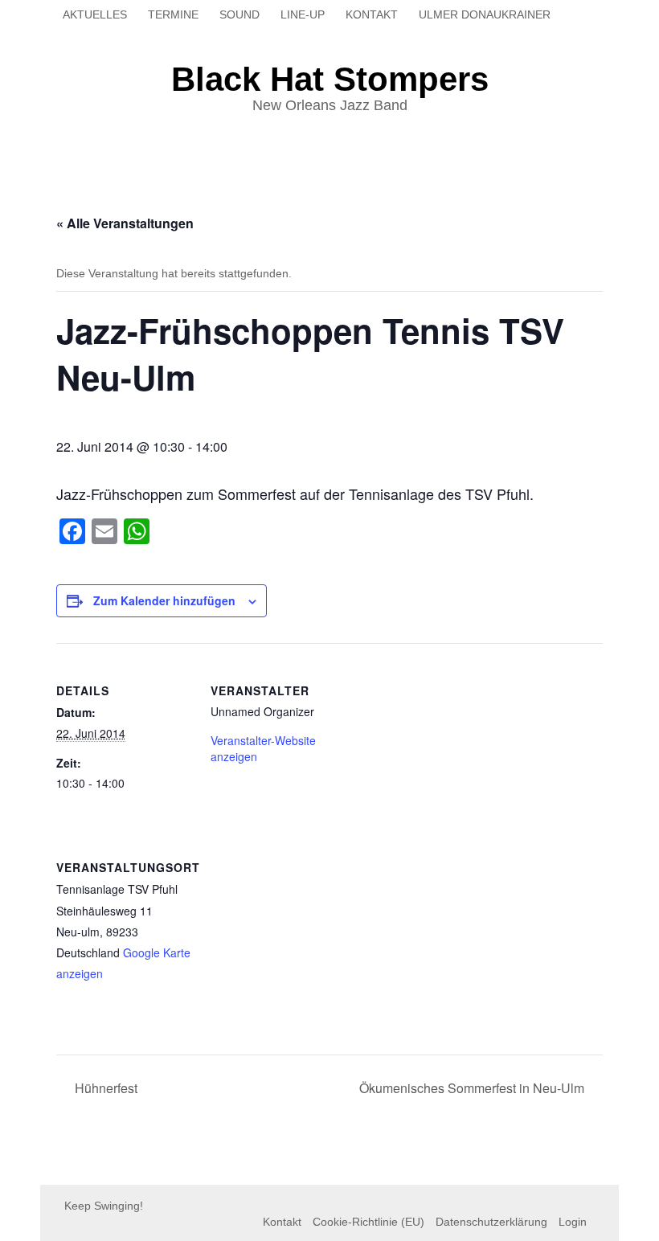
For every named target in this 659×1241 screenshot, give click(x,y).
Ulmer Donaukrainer (485, 14)
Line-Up (302, 14)
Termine (173, 14)
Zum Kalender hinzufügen (164, 600)
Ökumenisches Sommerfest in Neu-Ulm (473, 1088)
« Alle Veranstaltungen (125, 223)
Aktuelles (95, 14)
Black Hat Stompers (330, 79)
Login (573, 1221)
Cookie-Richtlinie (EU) (368, 1221)
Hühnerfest (104, 1088)
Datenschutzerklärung (491, 1221)
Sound (239, 14)
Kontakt (372, 14)
